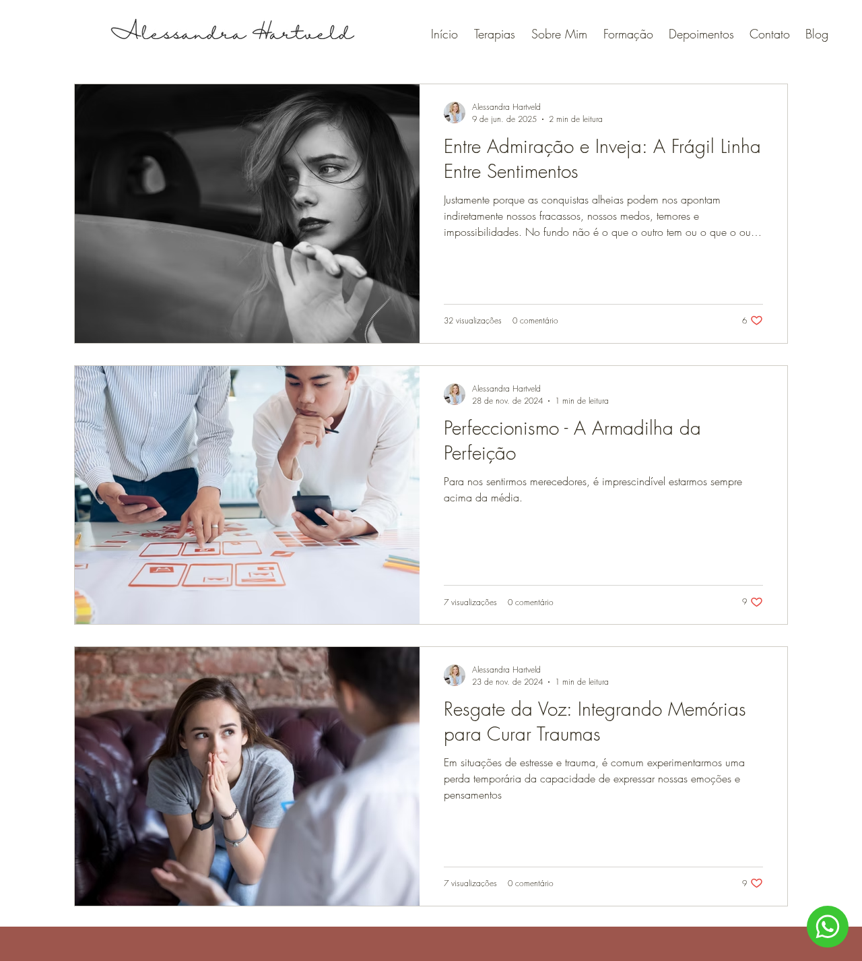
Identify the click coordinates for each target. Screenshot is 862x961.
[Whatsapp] (828, 927)
